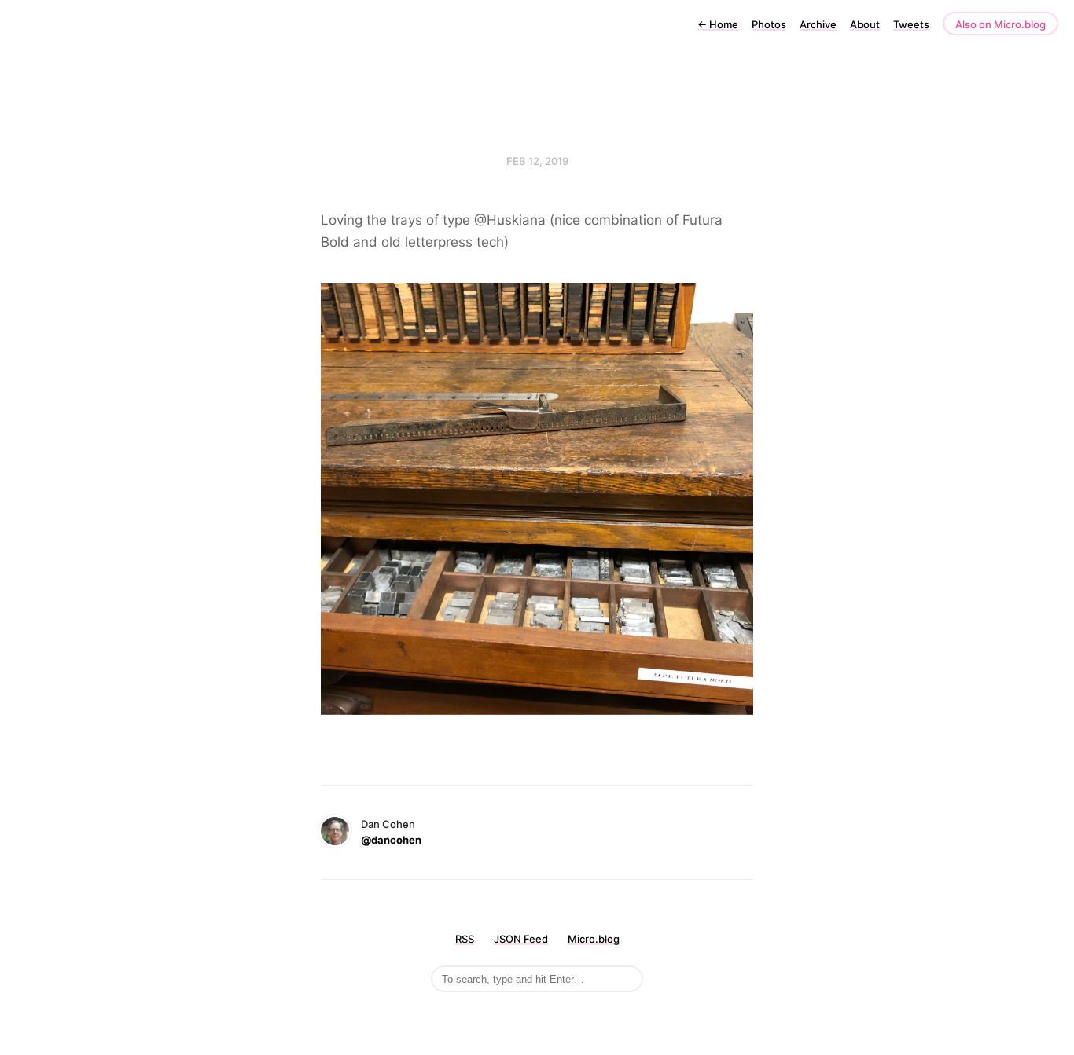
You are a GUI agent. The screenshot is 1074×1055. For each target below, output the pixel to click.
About (865, 24)
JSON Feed (521, 938)
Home (717, 24)
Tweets (911, 24)
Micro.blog (594, 938)
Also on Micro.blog (1000, 24)
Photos (769, 24)
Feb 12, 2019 (537, 161)
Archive (818, 24)
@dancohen (391, 839)
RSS (464, 938)
